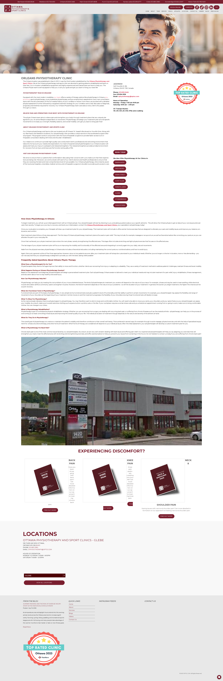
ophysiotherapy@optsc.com (128, 96)
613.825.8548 (29, 2)
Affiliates (177, 11)
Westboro (42, 2)
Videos (170, 11)
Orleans (63, 2)
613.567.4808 (92, 2)
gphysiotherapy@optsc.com (40, 549)
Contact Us (193, 11)
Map (38, 545)
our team (57, 97)
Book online (175, 7)
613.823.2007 (178, 2)
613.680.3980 (155, 2)
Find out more (50, 510)
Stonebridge (169, 2)
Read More (27, 627)
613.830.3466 (70, 2)
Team (158, 11)
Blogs (207, 11)
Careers (189, 7)
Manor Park (192, 2)
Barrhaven (21, 2)
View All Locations (44, 582)
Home (147, 11)
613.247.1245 (114, 2)
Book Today (120, 152)
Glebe (148, 2)
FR (217, 7)
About (153, 11)
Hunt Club (106, 2)
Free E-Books (215, 11)
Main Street (84, 2)
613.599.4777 (137, 2)
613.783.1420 (201, 2)
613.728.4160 (51, 2)
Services (164, 11)
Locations (185, 11)
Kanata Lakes (127, 2)
